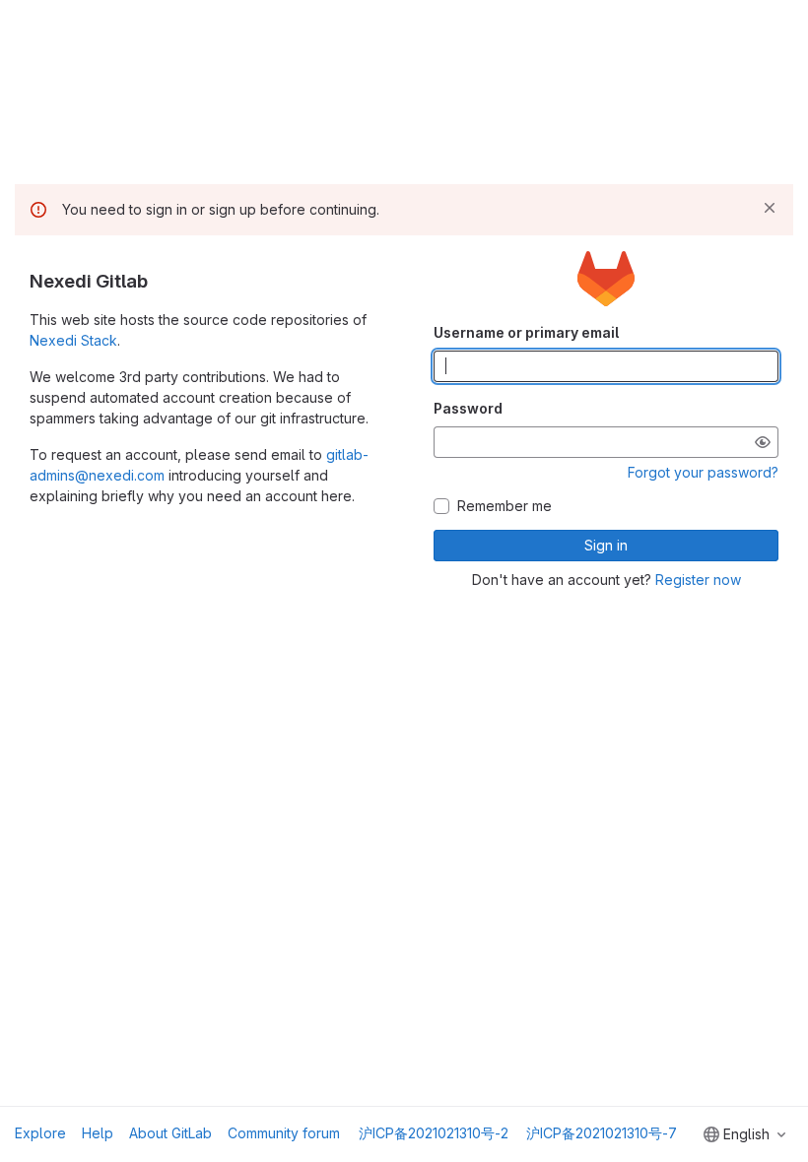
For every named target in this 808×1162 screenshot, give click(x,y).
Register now (698, 579)
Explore (40, 1133)
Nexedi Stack (73, 340)
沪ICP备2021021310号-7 (601, 1133)
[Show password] (762, 442)
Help (97, 1133)
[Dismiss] (769, 208)
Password (468, 408)
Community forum (284, 1133)
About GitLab (170, 1133)
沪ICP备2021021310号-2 (433, 1133)
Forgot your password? (703, 472)
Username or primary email (526, 332)
